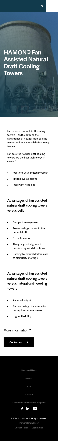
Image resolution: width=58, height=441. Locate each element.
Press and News (29, 370)
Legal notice (37, 427)
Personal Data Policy (29, 422)
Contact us (16, 342)
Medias (29, 378)
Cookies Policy (21, 427)
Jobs (29, 386)
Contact (29, 394)
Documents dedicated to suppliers (29, 402)
